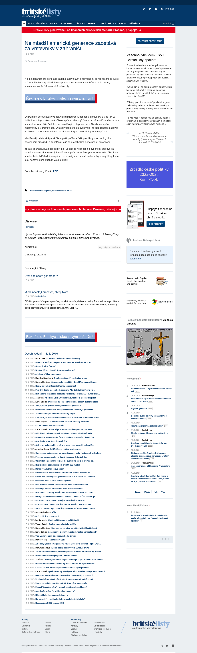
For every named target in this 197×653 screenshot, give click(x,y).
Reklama (74, 631)
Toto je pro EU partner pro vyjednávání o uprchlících (58, 405)
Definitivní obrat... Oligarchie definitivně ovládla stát (151, 390)
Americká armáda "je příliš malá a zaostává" (55, 591)
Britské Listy (151, 625)
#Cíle (54, 512)
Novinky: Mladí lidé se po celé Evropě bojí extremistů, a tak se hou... (74, 559)
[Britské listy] (61, 99)
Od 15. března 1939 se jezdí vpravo (65, 449)
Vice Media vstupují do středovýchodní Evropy (55, 535)
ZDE (55, 171)
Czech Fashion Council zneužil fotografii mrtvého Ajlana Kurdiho (63, 504)
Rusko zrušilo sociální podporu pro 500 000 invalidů (57, 464)
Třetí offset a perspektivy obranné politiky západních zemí (73, 401)
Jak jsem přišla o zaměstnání (48, 374)
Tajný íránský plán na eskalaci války (149, 425)
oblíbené (116, 247)
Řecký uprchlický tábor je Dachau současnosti (55, 385)
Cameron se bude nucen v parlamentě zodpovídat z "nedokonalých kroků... (68, 453)
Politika (48, 625)
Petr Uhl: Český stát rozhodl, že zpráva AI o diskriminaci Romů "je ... (65, 389)
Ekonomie (26, 625)
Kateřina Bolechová (44, 378)
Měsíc (147, 491)
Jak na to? (135, 258)
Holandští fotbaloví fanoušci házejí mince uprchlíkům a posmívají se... (65, 563)
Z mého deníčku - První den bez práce (70, 378)
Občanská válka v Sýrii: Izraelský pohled (53, 480)
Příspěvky (134, 23)
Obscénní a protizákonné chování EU (51, 441)
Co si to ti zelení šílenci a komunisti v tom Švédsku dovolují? (149, 444)
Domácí (48, 622)
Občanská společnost (31, 631)
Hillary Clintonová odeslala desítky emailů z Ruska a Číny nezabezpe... (66, 496)
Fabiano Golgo (148, 395)
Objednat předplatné (150, 41)
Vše (163, 491)
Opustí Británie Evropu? (45, 366)
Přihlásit (169, 8)
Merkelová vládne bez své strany (49, 468)
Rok (155, 491)
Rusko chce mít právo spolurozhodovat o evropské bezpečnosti (63, 362)
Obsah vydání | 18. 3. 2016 (41, 353)
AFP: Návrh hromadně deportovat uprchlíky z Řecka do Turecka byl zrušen (68, 551)
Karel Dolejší (41, 401)
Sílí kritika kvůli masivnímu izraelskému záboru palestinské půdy (63, 433)
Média (47, 628)
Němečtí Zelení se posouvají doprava (51, 595)
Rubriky (92, 23)
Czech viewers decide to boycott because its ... (63, 472)
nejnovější (104, 247)
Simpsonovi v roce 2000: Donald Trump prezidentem (74, 382)
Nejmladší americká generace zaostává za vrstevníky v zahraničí (63, 575)
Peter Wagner (41, 421)
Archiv (53, 23)
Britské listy (43, 13)
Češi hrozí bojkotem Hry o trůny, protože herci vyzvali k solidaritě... (64, 445)
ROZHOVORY (66, 23)
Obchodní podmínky (79, 635)
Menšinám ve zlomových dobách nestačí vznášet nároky (72, 531)
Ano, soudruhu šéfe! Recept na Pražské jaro (150, 467)
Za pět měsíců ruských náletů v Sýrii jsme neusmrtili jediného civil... (64, 579)
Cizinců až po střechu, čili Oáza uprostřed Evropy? (70, 429)
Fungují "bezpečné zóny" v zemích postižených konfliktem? (61, 587)
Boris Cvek (40, 358)
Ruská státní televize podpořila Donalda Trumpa (56, 555)
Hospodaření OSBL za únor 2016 (49, 603)
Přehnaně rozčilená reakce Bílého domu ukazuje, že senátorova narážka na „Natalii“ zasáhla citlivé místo (150, 456)
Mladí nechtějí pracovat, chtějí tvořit (46, 292)
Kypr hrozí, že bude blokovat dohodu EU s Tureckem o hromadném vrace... (67, 417)
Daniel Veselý (41, 539)
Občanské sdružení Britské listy (51, 645)
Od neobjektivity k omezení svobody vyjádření (69, 421)
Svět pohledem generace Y (41, 276)
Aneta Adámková (43, 512)
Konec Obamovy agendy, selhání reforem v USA (51, 190)
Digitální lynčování (141, 408)
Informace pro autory (102, 628)
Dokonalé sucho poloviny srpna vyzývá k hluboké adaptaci (149, 417)
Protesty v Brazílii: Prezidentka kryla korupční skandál (59, 488)
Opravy (74, 628)
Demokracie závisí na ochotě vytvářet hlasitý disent (74, 528)
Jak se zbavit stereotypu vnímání (49, 425)
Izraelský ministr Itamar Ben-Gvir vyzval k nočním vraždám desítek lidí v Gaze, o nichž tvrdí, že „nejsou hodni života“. (150, 478)
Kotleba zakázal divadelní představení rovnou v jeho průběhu (61, 567)
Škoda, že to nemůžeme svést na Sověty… (149, 434)
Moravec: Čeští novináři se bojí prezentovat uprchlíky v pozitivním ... (65, 409)
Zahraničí (25, 622)
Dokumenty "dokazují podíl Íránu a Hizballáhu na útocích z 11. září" (64, 492)
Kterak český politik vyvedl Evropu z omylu (70, 547)
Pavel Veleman (148, 385)
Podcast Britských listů (146, 240)
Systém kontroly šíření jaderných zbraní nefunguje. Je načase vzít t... (78, 571)
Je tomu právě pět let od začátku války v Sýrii (55, 413)
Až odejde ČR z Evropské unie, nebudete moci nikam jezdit (70, 397)
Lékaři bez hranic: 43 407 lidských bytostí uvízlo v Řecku (60, 500)
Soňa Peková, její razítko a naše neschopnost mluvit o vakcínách (151, 400)
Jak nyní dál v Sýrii (56, 539)
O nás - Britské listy (79, 622)
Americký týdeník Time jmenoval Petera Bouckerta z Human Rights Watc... (68, 543)
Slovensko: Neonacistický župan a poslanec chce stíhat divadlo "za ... (65, 437)
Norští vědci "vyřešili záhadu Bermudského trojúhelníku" (60, 599)
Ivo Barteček (40, 296)
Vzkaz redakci (100, 625)
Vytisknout (33, 200)
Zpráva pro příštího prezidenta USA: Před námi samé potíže (61, 583)
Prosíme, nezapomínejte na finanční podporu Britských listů (61, 457)
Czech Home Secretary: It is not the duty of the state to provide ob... (64, 460)
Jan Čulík (39, 397)
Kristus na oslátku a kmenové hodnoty (63, 358)
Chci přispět (156, 223)
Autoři (122, 23)
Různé (47, 631)
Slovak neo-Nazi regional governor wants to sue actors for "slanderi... (65, 476)
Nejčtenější (133, 378)
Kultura (25, 628)
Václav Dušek (41, 524)
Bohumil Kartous (42, 382)
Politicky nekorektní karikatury (150, 321)
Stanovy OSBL (100, 622)
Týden (138, 491)
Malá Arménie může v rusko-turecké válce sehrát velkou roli (61, 484)
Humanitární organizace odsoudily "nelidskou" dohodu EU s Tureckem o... (67, 393)
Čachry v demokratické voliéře (62, 524)
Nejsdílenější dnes (137, 505)
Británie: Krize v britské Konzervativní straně (55, 370)
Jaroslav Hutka (42, 449)
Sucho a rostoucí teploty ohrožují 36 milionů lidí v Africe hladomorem (65, 508)
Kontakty (74, 625)
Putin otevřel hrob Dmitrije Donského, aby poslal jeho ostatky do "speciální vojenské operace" (149, 518)
